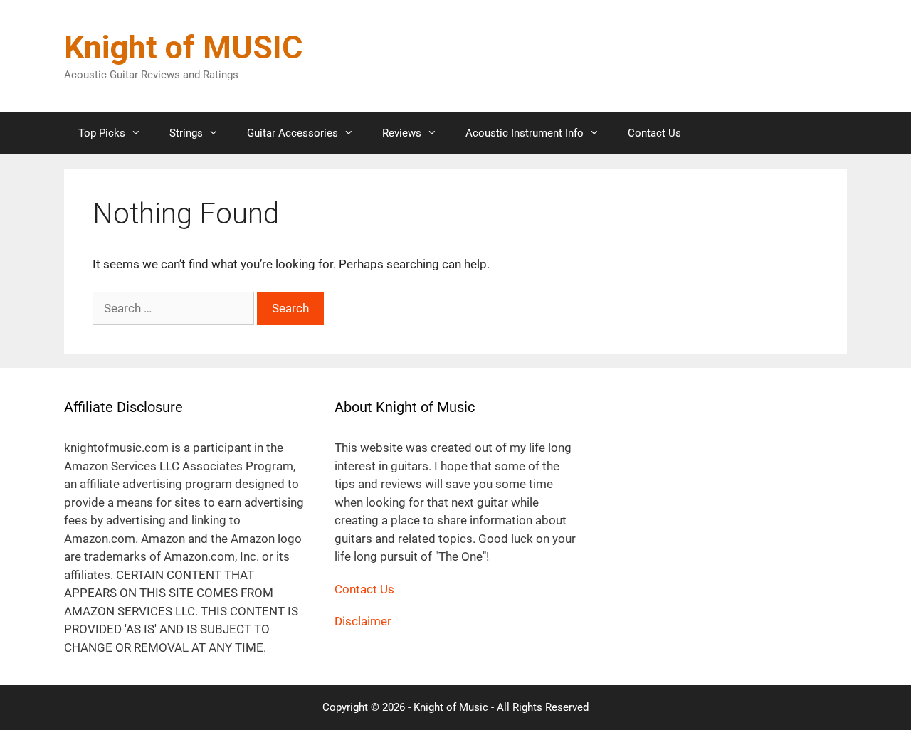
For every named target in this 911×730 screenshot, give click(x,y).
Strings (186, 133)
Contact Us (654, 133)
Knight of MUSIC (183, 47)
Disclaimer (363, 621)
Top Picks (101, 133)
